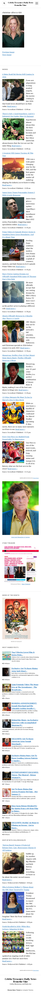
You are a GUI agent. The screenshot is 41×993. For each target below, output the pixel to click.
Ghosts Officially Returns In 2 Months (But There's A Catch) (17, 317)
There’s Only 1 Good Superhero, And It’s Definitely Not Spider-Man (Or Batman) (18, 114)
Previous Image (8, 52)
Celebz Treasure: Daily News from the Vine (20, 980)
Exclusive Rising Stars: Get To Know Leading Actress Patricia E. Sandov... (25, 758)
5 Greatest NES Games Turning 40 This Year (17, 154)
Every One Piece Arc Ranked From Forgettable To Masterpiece (15, 437)
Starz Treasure (26, 584)
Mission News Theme (14, 990)
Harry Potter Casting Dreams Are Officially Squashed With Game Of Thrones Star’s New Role (19, 276)
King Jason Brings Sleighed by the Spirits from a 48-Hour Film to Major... (25, 808)
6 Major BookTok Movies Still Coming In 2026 (18, 75)
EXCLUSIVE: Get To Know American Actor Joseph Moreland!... (22, 741)
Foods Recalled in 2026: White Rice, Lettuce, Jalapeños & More (16, 927)
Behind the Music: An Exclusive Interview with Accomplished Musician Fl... (25, 722)
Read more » (12, 106)
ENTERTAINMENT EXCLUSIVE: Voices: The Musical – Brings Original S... (25, 775)
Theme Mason (36, 478)
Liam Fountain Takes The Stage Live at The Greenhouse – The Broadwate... (25, 687)
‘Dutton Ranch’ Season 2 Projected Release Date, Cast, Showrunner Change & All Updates (19, 847)
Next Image (6, 54)
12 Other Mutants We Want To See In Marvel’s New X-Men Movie (17, 398)
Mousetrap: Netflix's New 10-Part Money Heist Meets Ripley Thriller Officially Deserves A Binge (18, 358)
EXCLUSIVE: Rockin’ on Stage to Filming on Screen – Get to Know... (25, 825)
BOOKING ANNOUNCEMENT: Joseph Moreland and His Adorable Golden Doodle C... (24, 706)
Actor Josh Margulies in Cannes (20, 537)
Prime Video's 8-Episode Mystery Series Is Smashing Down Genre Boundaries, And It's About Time (18, 234)
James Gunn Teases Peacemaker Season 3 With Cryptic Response (18, 193)
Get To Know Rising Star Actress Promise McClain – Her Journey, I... (25, 791)
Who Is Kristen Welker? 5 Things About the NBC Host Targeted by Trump (17, 888)
